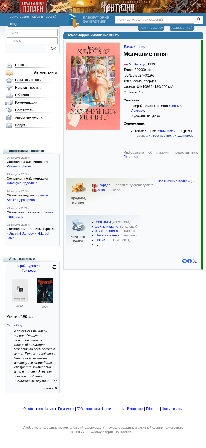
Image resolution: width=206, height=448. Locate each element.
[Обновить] (54, 269)
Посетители (24, 110)
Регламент (66, 409)
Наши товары (172, 409)
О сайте (29, 409)
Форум (20, 125)
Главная (21, 65)
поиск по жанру (151, 28)
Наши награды (113, 409)
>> (55, 381)
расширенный (182, 28)
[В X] (195, 261)
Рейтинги (22, 95)
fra (46, 409)
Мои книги (103, 222)
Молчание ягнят (169, 131)
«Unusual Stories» (20, 233)
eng (40, 409)
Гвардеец (131, 157)
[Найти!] (198, 20)
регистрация (19, 17)
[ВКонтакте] (184, 261)
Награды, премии (28, 87)
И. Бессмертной (160, 135)
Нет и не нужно (107, 235)
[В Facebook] (189, 261)
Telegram (152, 409)
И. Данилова (183, 135)
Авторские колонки (29, 117)
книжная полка (106, 231)
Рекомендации (26, 102)
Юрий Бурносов (29, 266)
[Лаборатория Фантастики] (75, 20)
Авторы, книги (45, 72)
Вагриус (140, 64)
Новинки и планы (28, 80)
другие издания (107, 226)
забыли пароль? (44, 17)
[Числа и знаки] (20, 301)
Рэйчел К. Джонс (19, 166)
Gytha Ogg (14, 325)
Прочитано (103, 240)
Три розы (29, 270)
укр (52, 409)
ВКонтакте (135, 409)
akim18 (103, 190)
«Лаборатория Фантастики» (112, 432)
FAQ (80, 409)
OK (51, 48)
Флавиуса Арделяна (22, 183)
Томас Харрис (134, 47)
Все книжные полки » (174, 181)
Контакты (92, 409)
